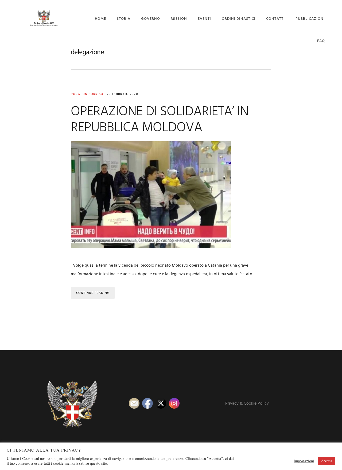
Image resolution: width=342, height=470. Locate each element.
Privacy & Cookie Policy (247, 403)
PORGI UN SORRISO (87, 94)
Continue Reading (93, 293)
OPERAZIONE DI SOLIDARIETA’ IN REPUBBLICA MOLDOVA (159, 120)
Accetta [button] (326, 460)
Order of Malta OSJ (44, 18)
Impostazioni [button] (304, 461)
